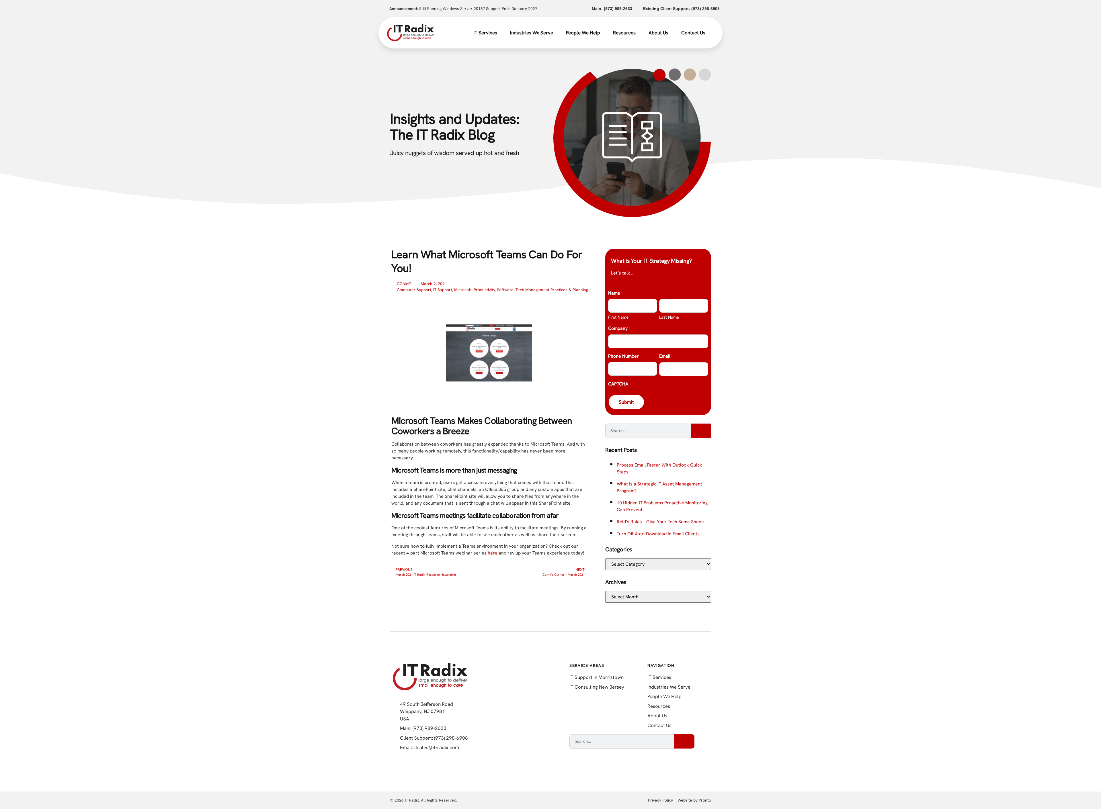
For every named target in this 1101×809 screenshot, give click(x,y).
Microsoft (463, 289)
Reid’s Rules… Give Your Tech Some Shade (660, 522)
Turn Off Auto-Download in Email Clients (658, 534)
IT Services (485, 33)
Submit (626, 402)
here (492, 553)
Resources (624, 33)
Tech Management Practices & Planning (552, 289)
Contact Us (693, 33)
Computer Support (414, 289)
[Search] (701, 431)
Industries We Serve (531, 33)
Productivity (484, 289)
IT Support (442, 289)
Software (505, 289)
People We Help (583, 33)
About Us (658, 33)
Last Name (669, 317)
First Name (618, 317)
